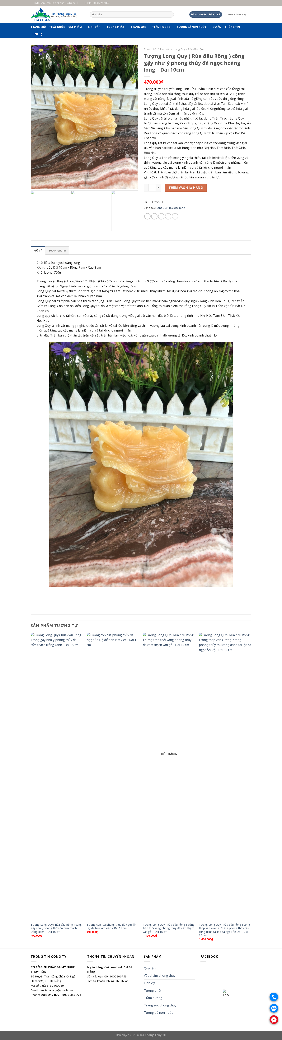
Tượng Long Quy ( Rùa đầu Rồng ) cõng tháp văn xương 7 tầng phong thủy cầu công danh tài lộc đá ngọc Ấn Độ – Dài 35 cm (224, 930)
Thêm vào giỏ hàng (186, 188)
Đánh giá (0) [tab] (57, 250)
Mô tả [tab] (38, 250)
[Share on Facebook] (147, 216)
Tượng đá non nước (191, 27)
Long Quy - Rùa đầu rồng (189, 49)
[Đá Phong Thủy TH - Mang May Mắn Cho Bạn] (57, 14)
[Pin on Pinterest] (168, 216)
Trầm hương (161, 27)
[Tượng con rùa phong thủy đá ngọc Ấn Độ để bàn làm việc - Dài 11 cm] (113, 776)
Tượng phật (116, 27)
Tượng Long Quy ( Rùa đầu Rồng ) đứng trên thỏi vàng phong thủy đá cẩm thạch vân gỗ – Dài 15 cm (169, 928)
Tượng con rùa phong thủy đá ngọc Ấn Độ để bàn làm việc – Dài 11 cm (111, 926)
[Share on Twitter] (154, 216)
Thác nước (57, 27)
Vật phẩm (75, 27)
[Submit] (170, 14)
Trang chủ (38, 27)
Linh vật (94, 27)
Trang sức (138, 27)
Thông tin (232, 27)
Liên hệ (37, 34)
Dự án (217, 27)
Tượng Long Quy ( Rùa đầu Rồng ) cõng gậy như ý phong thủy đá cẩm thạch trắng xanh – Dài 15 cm (56, 928)
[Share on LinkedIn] (175, 216)
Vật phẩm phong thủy (159, 975)
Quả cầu (150, 968)
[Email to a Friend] (161, 216)
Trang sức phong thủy (160, 1005)
